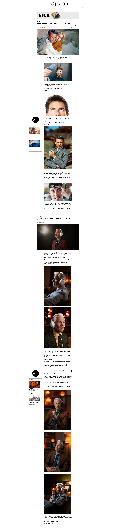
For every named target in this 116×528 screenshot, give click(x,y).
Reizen (66, 7)
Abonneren (69, 7)
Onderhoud (49, 7)
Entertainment (61, 7)
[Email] (71, 27)
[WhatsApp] (68, 27)
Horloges (56, 7)
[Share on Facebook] (70, 27)
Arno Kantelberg (41, 222)
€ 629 (56, 523)
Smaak (53, 7)
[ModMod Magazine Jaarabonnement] (58, 15)
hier (67, 57)
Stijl (45, 7)
